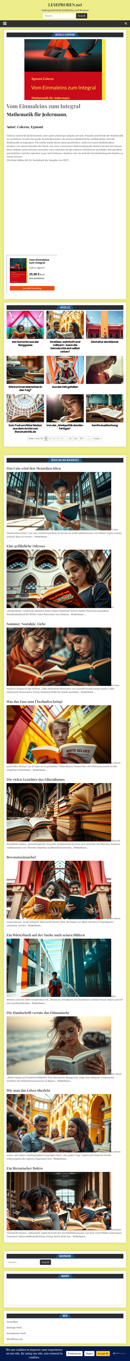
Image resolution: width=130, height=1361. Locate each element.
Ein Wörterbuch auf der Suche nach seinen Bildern (46, 935)
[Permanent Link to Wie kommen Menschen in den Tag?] (25, 370)
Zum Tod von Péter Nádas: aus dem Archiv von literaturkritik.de (25, 428)
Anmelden (12, 1322)
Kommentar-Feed (16, 1333)
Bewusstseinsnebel (21, 857)
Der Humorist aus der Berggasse (25, 343)
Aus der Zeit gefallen (65, 387)
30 (81, 438)
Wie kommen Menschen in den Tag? (25, 388)
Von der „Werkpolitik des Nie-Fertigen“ (65, 426)
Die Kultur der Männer (104, 342)
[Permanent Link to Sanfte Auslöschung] (104, 408)
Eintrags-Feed (14, 1327)
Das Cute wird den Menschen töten (34, 468)
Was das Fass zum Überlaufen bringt (34, 701)
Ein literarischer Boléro (25, 1168)
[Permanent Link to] (104, 370)
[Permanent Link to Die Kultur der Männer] (104, 325)
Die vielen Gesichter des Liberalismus (36, 779)
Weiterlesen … (42, 536)
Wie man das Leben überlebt (28, 1090)
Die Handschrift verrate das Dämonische (38, 1012)
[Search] (126, 23)
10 (70, 438)
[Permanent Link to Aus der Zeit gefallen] (65, 370)
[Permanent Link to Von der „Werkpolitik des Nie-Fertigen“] (65, 408)
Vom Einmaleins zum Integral (43, 106)
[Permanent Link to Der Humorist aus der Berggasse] (25, 325)
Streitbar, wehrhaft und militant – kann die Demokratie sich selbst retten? (65, 347)
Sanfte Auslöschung (105, 425)
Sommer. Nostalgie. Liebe (26, 623)
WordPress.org (15, 1339)
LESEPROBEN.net (65, 4)
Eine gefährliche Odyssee (26, 546)
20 (75, 438)
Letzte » (98, 438)
